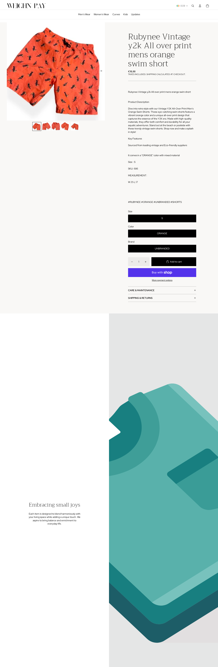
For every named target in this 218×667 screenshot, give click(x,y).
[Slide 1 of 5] (37, 126)
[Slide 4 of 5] (65, 126)
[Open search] (193, 6)
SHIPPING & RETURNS (140, 297)
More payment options (162, 280)
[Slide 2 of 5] (46, 126)
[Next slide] (102, 71)
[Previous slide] (9, 71)
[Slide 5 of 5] (75, 126)
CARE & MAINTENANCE (141, 290)
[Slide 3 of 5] (56, 126)
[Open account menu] (200, 6)
